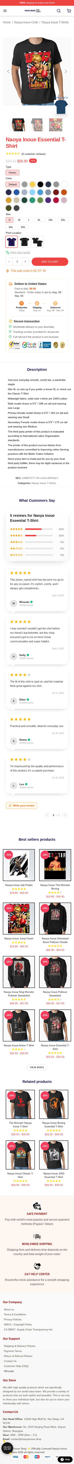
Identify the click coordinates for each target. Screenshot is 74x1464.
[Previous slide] (8, 71)
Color (9, 178)
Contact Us (10, 1361)
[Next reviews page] (65, 815)
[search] (59, 11)
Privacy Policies (13, 1319)
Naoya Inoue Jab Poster (19, 885)
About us (9, 1309)
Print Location (13, 232)
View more (37, 1067)
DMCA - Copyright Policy (18, 1324)
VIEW (19, 877)
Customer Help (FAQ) (16, 1366)
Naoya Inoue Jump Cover (18, 938)
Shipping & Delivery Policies (19, 1346)
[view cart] (69, 11)
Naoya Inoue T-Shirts (55, 22)
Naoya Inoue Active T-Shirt (19, 1045)
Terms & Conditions (15, 1314)
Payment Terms (13, 1351)
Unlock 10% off (7, 1448)
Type (8, 166)
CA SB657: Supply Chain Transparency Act (28, 1329)
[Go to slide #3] (55, 124)
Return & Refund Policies (18, 1356)
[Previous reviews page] (47, 815)
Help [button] (67, 1459)
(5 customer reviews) (33, 153)
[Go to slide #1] (18, 124)
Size (8, 214)
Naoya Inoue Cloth (26, 22)
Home (7, 22)
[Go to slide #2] (37, 124)
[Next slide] (65, 71)
